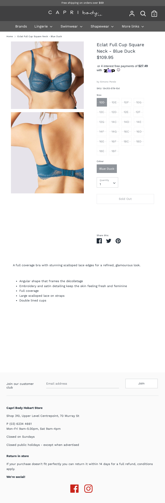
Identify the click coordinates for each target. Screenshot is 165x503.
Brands (21, 26)
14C (114, 122)
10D (101, 102)
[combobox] (107, 182)
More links (131, 26)
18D (138, 141)
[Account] (132, 11)
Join (141, 383)
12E (126, 112)
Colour (100, 161)
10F (126, 102)
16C (126, 131)
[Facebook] (74, 487)
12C (101, 112)
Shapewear (100, 26)
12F (138, 112)
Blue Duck (106, 168)
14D (126, 122)
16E (101, 141)
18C (126, 141)
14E (138, 122)
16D (139, 131)
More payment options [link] (125, 221)
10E (114, 102)
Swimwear (70, 26)
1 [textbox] (100, 184)
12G (101, 122)
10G (138, 102)
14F (101, 131)
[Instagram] (88, 487)
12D (114, 112)
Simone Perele (108, 81)
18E (101, 151)
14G (114, 131)
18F (114, 151)
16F (114, 141)
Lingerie (41, 26)
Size (99, 95)
